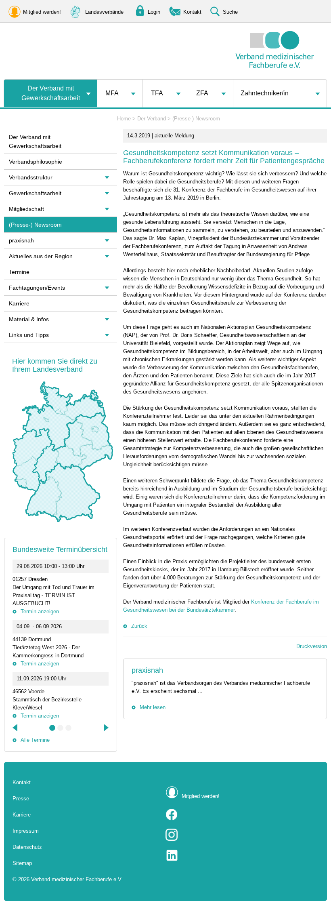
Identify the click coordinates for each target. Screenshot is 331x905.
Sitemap (22, 863)
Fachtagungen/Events (37, 287)
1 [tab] (52, 728)
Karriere (19, 303)
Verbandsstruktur (30, 177)
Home (124, 119)
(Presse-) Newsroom (196, 119)
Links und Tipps (29, 335)
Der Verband (151, 119)
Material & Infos (29, 319)
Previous (16, 727)
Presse (21, 799)
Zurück (139, 626)
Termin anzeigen (40, 611)
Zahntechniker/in (265, 93)
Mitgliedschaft (26, 209)
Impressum (26, 831)
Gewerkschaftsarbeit (35, 193)
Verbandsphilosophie (35, 161)
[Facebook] (242, 814)
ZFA (202, 93)
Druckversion (311, 646)
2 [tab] (61, 728)
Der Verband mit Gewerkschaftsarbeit (50, 93)
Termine (19, 272)
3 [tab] (69, 728)
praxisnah (147, 670)
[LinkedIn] (242, 855)
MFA (112, 93)
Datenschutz (27, 847)
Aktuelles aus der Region (41, 256)
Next (105, 727)
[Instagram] (242, 835)
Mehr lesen (153, 707)
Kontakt (22, 782)
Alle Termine (35, 740)
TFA (157, 93)
